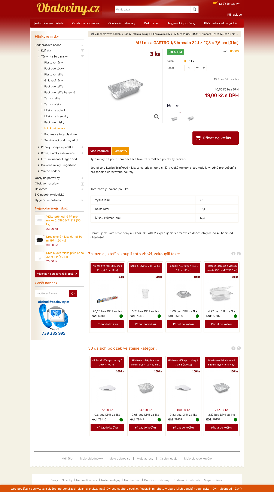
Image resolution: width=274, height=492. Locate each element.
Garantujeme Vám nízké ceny (110, 233)
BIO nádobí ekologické (220, 23)
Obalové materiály (121, 23)
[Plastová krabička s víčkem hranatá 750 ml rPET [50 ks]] (221, 291)
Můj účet (67, 458)
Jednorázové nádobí (49, 23)
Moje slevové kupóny (198, 458)
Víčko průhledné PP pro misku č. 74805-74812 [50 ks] (63, 220)
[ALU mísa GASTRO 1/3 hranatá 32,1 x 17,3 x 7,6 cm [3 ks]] (174, 118)
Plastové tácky (53, 62)
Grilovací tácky (53, 80)
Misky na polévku (55, 110)
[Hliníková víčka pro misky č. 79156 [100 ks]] (183, 386)
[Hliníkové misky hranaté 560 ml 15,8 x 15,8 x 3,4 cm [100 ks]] (221, 386)
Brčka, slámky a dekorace (57, 153)
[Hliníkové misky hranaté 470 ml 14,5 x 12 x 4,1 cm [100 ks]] (145, 386)
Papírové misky (53, 122)
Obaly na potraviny (86, 23)
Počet (170, 67)
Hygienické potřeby (181, 23)
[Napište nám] (53, 317)
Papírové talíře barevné (59, 92)
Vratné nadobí (50, 171)
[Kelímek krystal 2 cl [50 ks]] (145, 291)
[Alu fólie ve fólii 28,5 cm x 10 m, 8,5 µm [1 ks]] (107, 291)
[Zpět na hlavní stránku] (92, 34)
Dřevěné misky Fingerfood (58, 165)
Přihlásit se (234, 14)
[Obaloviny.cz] (67, 9)
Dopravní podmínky (157, 480)
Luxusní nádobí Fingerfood (58, 159)
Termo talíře (51, 98)
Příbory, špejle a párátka (56, 147)
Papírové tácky (53, 68)
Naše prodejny (111, 480)
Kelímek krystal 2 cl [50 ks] (145, 265)
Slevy (55, 480)
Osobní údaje (168, 458)
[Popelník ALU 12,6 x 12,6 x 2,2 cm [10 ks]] (183, 291)
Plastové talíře (53, 74)
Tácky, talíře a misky (54, 56)
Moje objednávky (91, 458)
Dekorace (151, 23)
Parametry (120, 151)
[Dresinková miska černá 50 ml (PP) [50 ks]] (40, 240)
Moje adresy (145, 458)
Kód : (226, 51)
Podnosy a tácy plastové (60, 134)
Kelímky (45, 50)
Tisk (176, 106)
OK (214, 488)
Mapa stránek (213, 480)
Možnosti (225, 488)
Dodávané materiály (187, 480)
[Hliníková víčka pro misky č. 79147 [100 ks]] (107, 386)
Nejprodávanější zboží (51, 208)
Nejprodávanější (87, 480)
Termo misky (52, 104)
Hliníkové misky (54, 128)
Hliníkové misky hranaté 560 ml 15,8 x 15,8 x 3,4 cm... (221, 364)
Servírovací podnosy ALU (60, 140)
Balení (171, 61)
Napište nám (132, 480)
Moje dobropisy (119, 458)
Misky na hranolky (55, 116)
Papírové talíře (53, 86)
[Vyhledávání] (194, 9)
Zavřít (238, 488)
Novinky (67, 480)
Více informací (99, 151)
